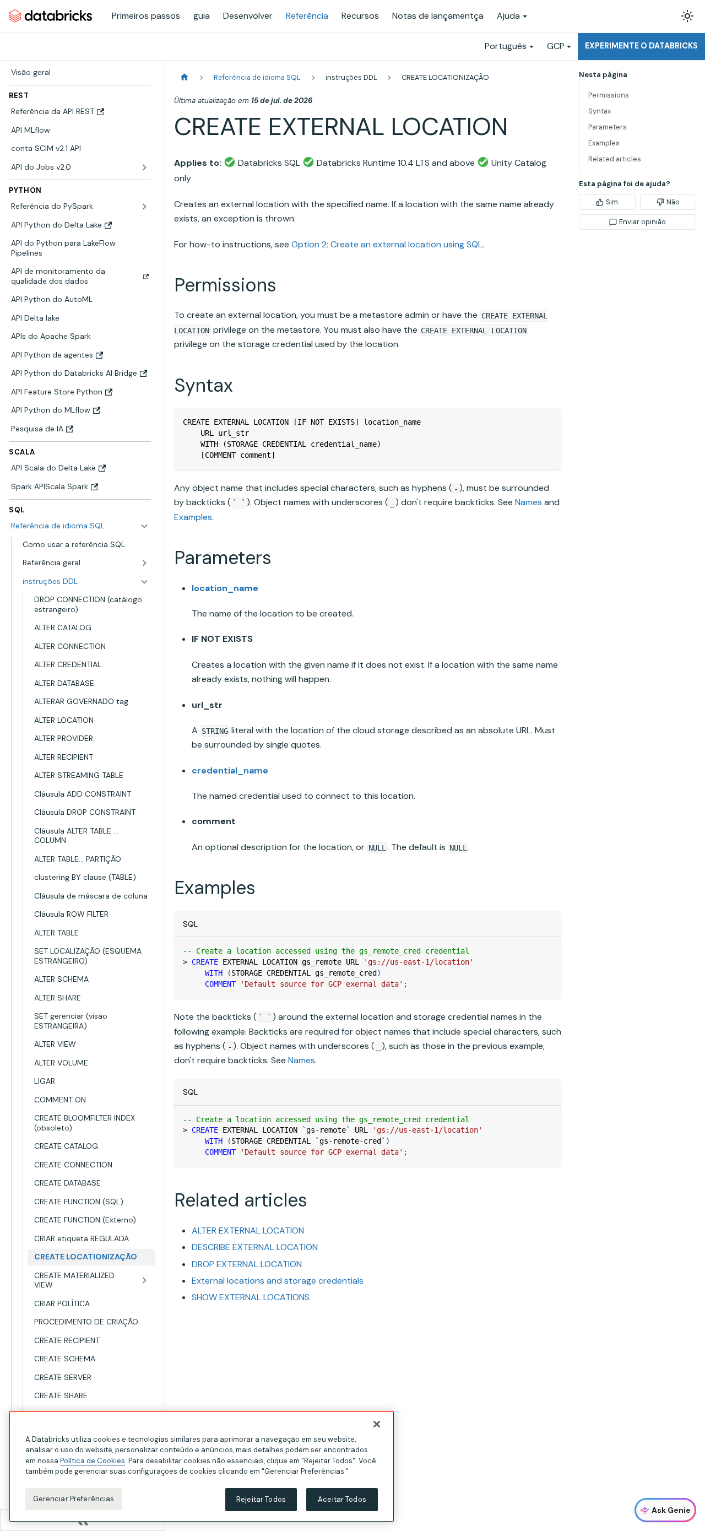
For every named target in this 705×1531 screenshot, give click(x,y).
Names (528, 502)
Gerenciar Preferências (74, 1498)
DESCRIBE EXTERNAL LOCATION (255, 1247)
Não (673, 202)
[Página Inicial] (184, 77)
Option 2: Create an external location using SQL (386, 244)
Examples (193, 517)
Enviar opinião (642, 221)
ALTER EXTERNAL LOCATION (248, 1230)
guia (201, 15)
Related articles (614, 159)
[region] (201, 1466)
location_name (225, 588)
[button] (85, 563)
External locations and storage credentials (278, 1280)
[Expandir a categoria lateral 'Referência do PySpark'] (144, 206)
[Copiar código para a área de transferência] (548, 422)
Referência (307, 15)
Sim (612, 202)
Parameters (607, 127)
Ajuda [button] (508, 15)
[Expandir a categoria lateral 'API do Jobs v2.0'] (144, 167)
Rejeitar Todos (261, 1499)
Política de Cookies (92, 1460)
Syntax (599, 111)
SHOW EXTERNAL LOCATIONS (251, 1297)
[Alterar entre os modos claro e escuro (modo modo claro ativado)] (687, 16)
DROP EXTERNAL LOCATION (247, 1264)
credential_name (230, 770)
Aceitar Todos (342, 1499)
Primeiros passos (146, 15)
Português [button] (506, 46)
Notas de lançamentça (438, 15)
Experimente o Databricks (641, 46)
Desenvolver (248, 15)
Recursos (360, 15)
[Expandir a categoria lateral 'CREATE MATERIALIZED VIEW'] (144, 1281)
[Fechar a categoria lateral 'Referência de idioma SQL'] (144, 526)
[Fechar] (377, 1424)
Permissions (608, 95)
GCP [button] (556, 46)
